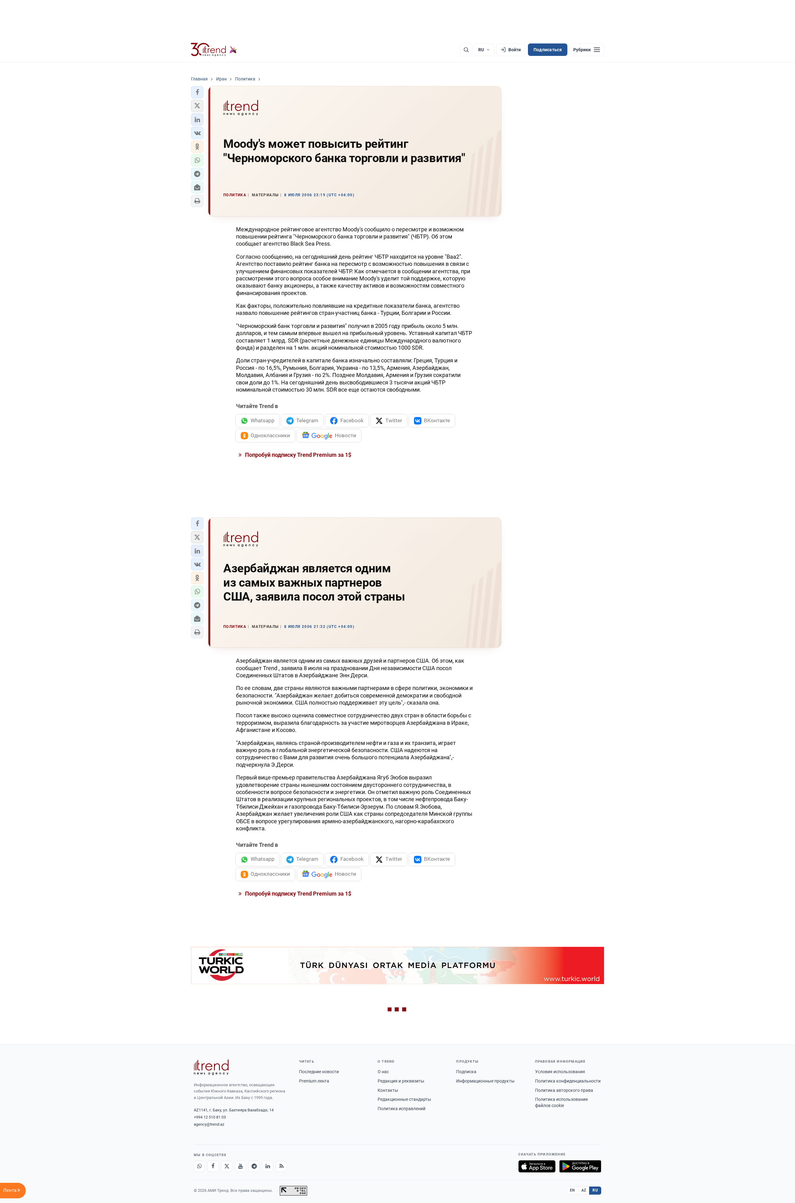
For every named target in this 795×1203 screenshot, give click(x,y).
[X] (226, 1166)
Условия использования (560, 1071)
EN (572, 1190)
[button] (197, 92)
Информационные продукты (485, 1080)
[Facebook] (213, 1166)
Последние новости (319, 1071)
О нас (383, 1071)
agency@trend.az (209, 1124)
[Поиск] (466, 49)
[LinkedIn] (267, 1166)
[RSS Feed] (281, 1166)
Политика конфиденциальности (568, 1080)
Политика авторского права (564, 1090)
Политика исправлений (401, 1108)
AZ (583, 1190)
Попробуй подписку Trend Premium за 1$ (297, 455)
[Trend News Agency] (211, 1067)
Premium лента (314, 1080)
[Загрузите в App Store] (537, 1166)
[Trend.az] (214, 50)
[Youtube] (240, 1166)
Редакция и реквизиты (401, 1080)
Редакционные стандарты (404, 1099)
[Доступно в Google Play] (580, 1166)
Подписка (466, 1071)
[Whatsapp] (199, 1166)
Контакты (388, 1090)
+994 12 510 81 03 (210, 1117)
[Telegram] (254, 1166)
